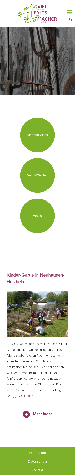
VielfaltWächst (37, 175)
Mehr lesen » (26, 396)
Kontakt (37, 470)
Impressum (37, 453)
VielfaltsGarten (37, 135)
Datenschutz (37, 461)
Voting (37, 216)
